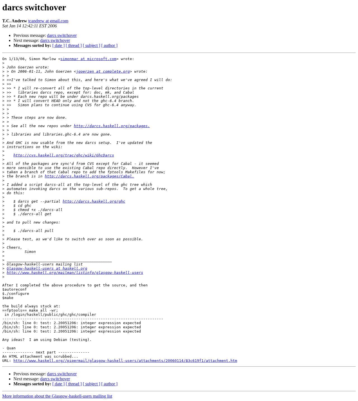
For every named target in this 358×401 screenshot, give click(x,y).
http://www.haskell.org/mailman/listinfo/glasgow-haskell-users (75, 273)
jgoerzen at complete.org (103, 71)
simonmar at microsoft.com (88, 59)
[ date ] (58, 45)
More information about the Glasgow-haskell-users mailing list (57, 396)
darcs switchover (62, 35)
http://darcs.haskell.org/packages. (112, 126)
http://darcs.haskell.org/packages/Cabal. (89, 176)
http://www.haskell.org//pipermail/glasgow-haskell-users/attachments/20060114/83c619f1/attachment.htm (125, 361)
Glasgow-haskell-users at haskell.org (47, 268)
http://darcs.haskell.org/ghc (94, 201)
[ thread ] (74, 45)
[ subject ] (91, 45)
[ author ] (109, 45)
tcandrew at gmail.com (48, 20)
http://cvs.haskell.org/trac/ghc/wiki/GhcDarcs (63, 155)
